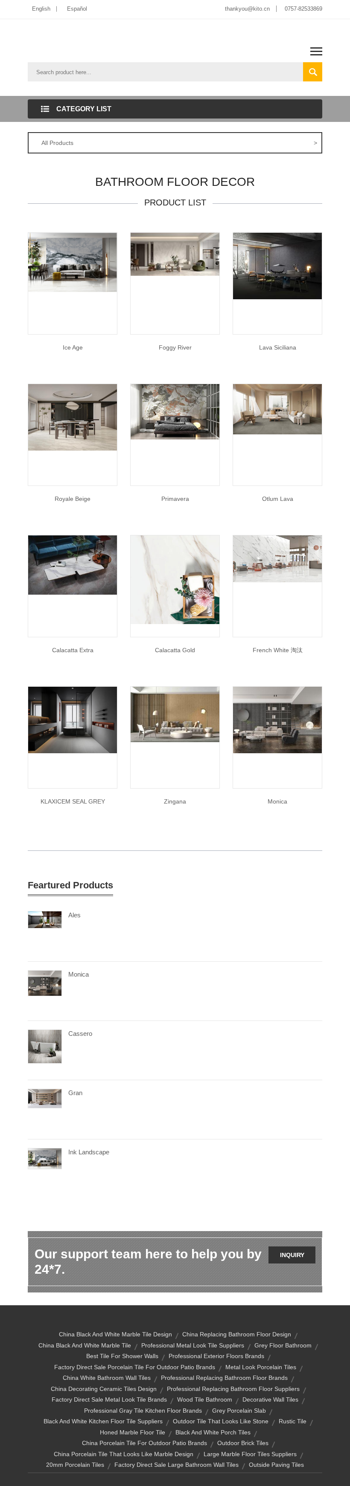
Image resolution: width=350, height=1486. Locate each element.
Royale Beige (72, 498)
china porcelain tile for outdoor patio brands (144, 1443)
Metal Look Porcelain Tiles (260, 1367)
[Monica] (44, 982)
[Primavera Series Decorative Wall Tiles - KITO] (175, 411)
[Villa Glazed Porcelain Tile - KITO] (72, 416)
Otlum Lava (277, 498)
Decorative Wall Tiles (270, 1399)
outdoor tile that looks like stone (220, 1421)
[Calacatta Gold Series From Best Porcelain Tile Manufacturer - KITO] (175, 579)
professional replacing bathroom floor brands (224, 1377)
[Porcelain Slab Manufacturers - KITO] (72, 719)
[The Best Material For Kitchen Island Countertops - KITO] (277, 265)
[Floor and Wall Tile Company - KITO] (72, 261)
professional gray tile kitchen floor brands (143, 1410)
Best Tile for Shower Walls (122, 1356)
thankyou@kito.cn (247, 9)
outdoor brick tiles (242, 1443)
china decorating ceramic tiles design (104, 1388)
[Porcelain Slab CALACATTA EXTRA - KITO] (72, 564)
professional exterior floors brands (216, 1356)
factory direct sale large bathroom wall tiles (176, 1464)
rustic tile (292, 1421)
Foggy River (175, 347)
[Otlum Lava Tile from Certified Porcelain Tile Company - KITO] (277, 408)
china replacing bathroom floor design (236, 1334)
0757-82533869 (303, 9)
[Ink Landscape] (44, 1158)
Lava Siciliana (277, 347)
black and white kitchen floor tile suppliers (103, 1421)
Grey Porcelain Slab (239, 1410)
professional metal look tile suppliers (192, 1345)
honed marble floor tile (132, 1432)
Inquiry (292, 1255)
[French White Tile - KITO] (277, 558)
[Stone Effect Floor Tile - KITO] (277, 719)
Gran (75, 1092)
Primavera (175, 498)
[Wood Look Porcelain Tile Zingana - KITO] (175, 714)
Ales (74, 915)
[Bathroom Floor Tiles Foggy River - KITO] (175, 253)
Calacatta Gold (175, 650)
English (41, 9)
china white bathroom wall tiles (107, 1377)
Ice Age (73, 347)
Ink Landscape (88, 1152)
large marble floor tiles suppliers (250, 1454)
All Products (179, 142)
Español (77, 9)
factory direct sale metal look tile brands (109, 1399)
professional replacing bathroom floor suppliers (233, 1388)
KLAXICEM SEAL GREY (73, 801)
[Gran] (44, 1098)
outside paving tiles (276, 1464)
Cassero (80, 1033)
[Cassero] (44, 1046)
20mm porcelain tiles (75, 1464)
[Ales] (44, 919)
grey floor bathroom (283, 1345)
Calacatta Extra (72, 650)
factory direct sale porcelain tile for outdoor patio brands (134, 1367)
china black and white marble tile (84, 1345)
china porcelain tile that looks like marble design (123, 1454)
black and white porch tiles (213, 1432)
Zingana (175, 801)
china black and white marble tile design (115, 1334)
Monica (277, 801)
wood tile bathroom (204, 1399)
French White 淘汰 (278, 650)
